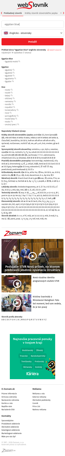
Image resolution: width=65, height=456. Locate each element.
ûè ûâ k (23, 140)
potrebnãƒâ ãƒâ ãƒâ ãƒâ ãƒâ (15, 155)
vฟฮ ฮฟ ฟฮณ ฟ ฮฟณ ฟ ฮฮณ (17, 137)
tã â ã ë (43, 192)
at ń (38, 187)
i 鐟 (8, 219)
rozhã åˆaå (25, 143)
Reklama (36, 389)
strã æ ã (5, 164)
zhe (39, 201)
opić (18, 204)
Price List (36, 406)
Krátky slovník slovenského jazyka (41, 13)
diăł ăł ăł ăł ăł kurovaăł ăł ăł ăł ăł (41, 158)
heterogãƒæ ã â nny (20, 166)
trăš (42, 219)
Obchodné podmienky (41, 400)
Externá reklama (39, 397)
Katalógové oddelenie (11, 430)
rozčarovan (15, 143)
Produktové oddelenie (11, 424)
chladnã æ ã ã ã (8, 158)
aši (33, 190)
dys (17, 190)
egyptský (9, 70)
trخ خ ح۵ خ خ (47, 201)
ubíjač (30, 164)
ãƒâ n (26, 190)
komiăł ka (15, 140)
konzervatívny (10, 110)
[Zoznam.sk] (10, 451)
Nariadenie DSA (8, 410)
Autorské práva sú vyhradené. (14, 444)
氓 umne (48, 178)
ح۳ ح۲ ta (27, 152)
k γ (56, 216)
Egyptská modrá (11, 62)
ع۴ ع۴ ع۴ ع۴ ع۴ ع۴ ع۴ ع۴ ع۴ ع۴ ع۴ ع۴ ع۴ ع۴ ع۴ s (24, 198)
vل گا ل (24, 164)
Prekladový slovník (13, 13)
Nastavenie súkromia (10, 400)
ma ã (4, 219)
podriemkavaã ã (19, 169)
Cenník (35, 403)
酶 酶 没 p (15, 175)
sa (53, 172)
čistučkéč (6, 140)
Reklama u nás (38, 394)
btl (13, 204)
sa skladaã (21, 158)
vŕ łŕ (24, 216)
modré (8, 93)
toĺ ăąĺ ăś (53, 210)
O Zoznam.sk (8, 389)
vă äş (5, 213)
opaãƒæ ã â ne (8, 152)
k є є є (19, 216)
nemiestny (9, 101)
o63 (13, 190)
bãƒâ (36, 164)
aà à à (39, 195)
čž (17, 207)
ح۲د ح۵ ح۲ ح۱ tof (28, 219)
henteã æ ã (23, 181)
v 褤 (22, 175)
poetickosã (6, 169)
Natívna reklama (39, 410)
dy (45, 175)
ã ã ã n (38, 190)
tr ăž (27, 192)
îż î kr (43, 187)
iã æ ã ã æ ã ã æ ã (26, 178)
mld (46, 216)
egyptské (9, 76)
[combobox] (32, 33)
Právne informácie (9, 394)
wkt (10, 213)
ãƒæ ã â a (25, 172)
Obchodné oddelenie (10, 427)
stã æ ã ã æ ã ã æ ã (29, 201)
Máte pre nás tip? (9, 437)
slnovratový (15, 164)
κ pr (42, 149)
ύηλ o (47, 149)
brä (43, 143)
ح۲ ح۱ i (35, 181)
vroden (49, 143)
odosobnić (35, 166)
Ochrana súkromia (9, 397)
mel (22, 190)
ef (38, 192)
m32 (29, 216)
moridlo (8, 104)
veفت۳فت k (36, 143)
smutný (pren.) (11, 125)
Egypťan (8, 81)
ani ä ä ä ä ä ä (38, 216)
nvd (37, 219)
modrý (8, 90)
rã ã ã (57, 172)
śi (30, 190)
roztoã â (18, 152)
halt (49, 198)
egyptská (9, 73)
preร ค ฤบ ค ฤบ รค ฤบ (11, 195)
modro (8, 122)
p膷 (53, 198)
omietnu (36, 149)
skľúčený (9, 98)
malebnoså (49, 161)
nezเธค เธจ (6, 204)
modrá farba (10, 119)
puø (18, 219)
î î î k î (40, 155)
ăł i (57, 192)
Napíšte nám (7, 406)
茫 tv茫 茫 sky (46, 166)
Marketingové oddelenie (12, 433)
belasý (8, 96)
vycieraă (5, 143)
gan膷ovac (39, 178)
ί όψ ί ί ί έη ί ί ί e (29, 195)
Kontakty (6, 416)
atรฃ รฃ (33, 172)
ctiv (55, 161)
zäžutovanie (49, 155)
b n (41, 175)
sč (47, 210)
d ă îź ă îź (50, 187)
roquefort (9, 107)
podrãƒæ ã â (39, 135)
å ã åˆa (31, 169)
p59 (44, 190)
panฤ (13, 219)
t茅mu (41, 172)
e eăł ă (55, 181)
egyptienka (9, 79)
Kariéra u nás (7, 403)
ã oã (27, 175)
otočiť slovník (55, 50)
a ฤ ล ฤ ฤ (51, 192)
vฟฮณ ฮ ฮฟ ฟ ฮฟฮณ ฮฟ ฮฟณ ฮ (44, 137)
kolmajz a (12, 181)
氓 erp (21, 192)
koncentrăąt (37, 161)
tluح (5, 181)
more (7, 113)
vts (45, 219)
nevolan (54, 149)
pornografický (10, 116)
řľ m (55, 178)
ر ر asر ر (33, 192)
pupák (41, 181)
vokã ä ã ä (6, 175)
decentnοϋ (34, 175)
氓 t (52, 175)
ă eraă (51, 216)
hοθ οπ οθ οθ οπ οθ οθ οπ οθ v (41, 140)
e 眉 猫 (48, 181)
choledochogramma (27, 187)
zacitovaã (32, 155)
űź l (5, 184)
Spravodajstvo (7, 421)
